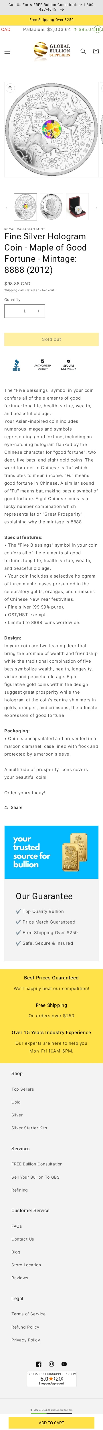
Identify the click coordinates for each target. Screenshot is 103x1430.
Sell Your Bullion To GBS (35, 1177)
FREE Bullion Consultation (37, 1163)
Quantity (12, 299)
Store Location (26, 1264)
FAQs (16, 1226)
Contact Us (22, 1239)
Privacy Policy (25, 1339)
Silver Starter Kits (29, 1127)
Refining (19, 1190)
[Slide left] (6, 208)
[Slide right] (96, 208)
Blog (15, 1251)
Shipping (10, 290)
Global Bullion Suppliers (57, 1410)
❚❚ (97, 29)
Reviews (19, 1277)
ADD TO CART (51, 1423)
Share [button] (17, 807)
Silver (17, 1114)
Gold (16, 1102)
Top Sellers (22, 1089)
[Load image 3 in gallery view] (77, 206)
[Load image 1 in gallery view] (25, 206)
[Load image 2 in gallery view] (51, 206)
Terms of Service (28, 1313)
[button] (7, 51)
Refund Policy (25, 1327)
